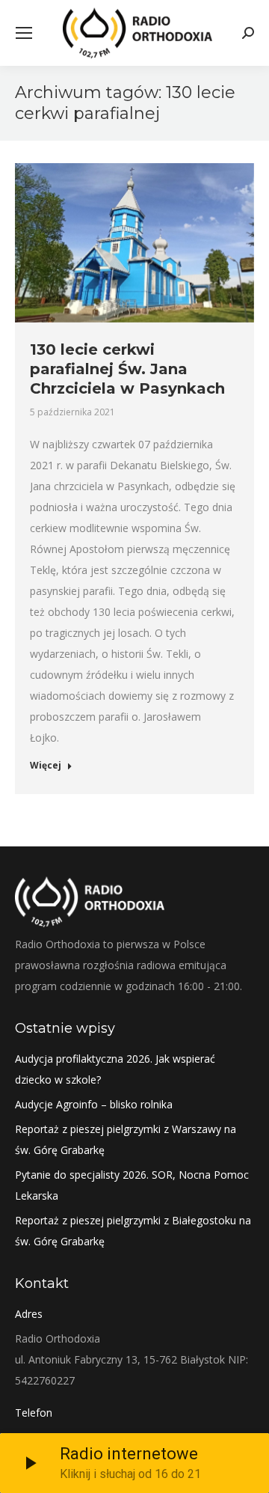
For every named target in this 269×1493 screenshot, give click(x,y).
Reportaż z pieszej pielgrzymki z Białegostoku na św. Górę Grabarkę (133, 1230)
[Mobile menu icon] (24, 33)
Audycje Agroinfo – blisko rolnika (94, 1104)
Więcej (45, 766)
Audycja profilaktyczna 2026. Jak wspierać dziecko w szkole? (115, 1069)
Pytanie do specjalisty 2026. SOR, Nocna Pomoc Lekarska (132, 1185)
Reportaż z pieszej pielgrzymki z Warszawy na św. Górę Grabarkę (125, 1139)
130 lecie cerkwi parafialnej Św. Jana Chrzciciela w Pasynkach (127, 369)
